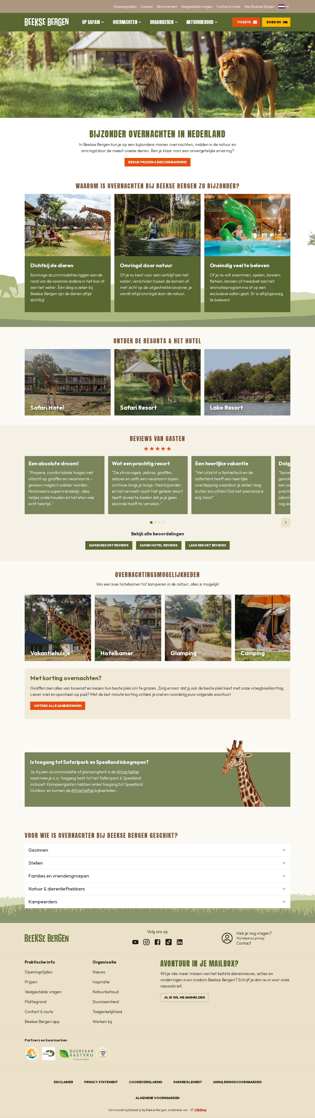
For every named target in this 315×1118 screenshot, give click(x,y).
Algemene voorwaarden (158, 1098)
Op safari (91, 22)
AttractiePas (127, 771)
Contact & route (228, 6)
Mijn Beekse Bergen (259, 6)
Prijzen (31, 982)
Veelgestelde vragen (197, 6)
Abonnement (167, 6)
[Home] (46, 22)
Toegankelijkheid (107, 1011)
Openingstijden (125, 6)
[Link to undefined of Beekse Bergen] (135, 942)
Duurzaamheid (105, 1001)
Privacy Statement (101, 1082)
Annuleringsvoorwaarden (237, 1082)
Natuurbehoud (199, 22)
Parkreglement (187, 1082)
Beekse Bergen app (42, 1021)
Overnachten (125, 22)
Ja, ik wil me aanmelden (184, 997)
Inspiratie (101, 982)
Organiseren (161, 22)
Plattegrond (35, 1001)
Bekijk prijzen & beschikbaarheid (157, 162)
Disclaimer (63, 1082)
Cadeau (146, 6)
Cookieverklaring (145, 1082)
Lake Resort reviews (207, 545)
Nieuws (98, 972)
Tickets (244, 22)
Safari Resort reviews (109, 545)
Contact (243, 943)
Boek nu (274, 22)
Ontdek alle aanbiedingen (57, 706)
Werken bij (102, 1021)
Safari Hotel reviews (159, 545)
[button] (284, 6)
